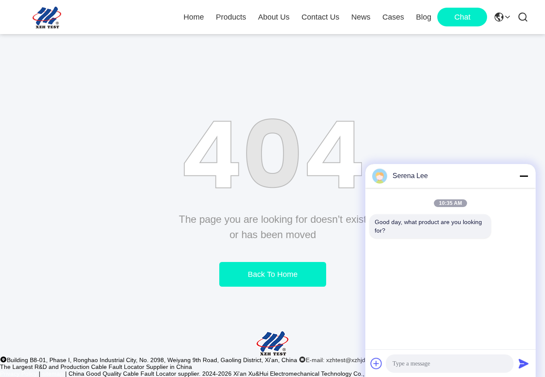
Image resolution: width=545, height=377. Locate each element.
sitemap (52, 373)
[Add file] (376, 363)
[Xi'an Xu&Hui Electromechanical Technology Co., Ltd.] (47, 17)
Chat (462, 17)
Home (194, 17)
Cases (393, 17)
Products (231, 17)
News (360, 17)
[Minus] (524, 176)
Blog (423, 17)
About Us (274, 17)
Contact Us (320, 17)
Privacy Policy (18, 373)
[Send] (524, 363)
